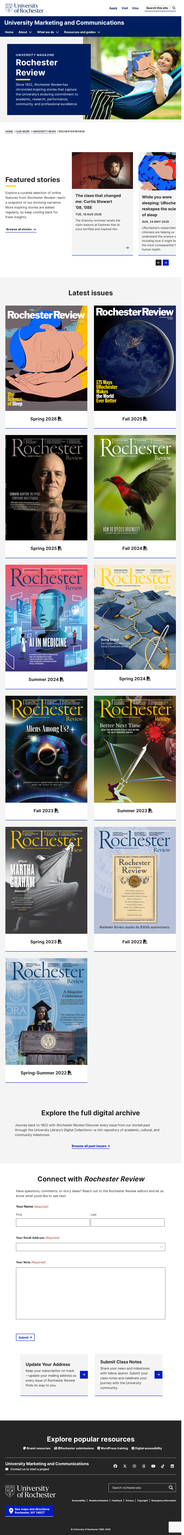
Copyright (142, 1500)
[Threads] (144, 1466)
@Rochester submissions (75, 1448)
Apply (113, 8)
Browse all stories (19, 229)
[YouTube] (153, 1466)
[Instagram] (134, 1466)
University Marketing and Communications (64, 22)
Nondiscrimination (98, 1500)
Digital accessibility (148, 1448)
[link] (35, 203)
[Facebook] (115, 1466)
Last (94, 1214)
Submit (24, 1337)
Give (135, 8)
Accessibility (79, 1500)
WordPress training (114, 1448)
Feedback (117, 1500)
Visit (125, 8)
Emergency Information (163, 1500)
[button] (159, 263)
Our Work (23, 131)
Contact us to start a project (29, 1469)
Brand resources (38, 1448)
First (19, 1214)
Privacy (130, 1500)
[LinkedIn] (172, 1466)
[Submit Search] (171, 1488)
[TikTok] (162, 1466)
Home (9, 131)
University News (44, 131)
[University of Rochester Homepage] (24, 8)
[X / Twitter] (124, 1466)
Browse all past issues (89, 1146)
